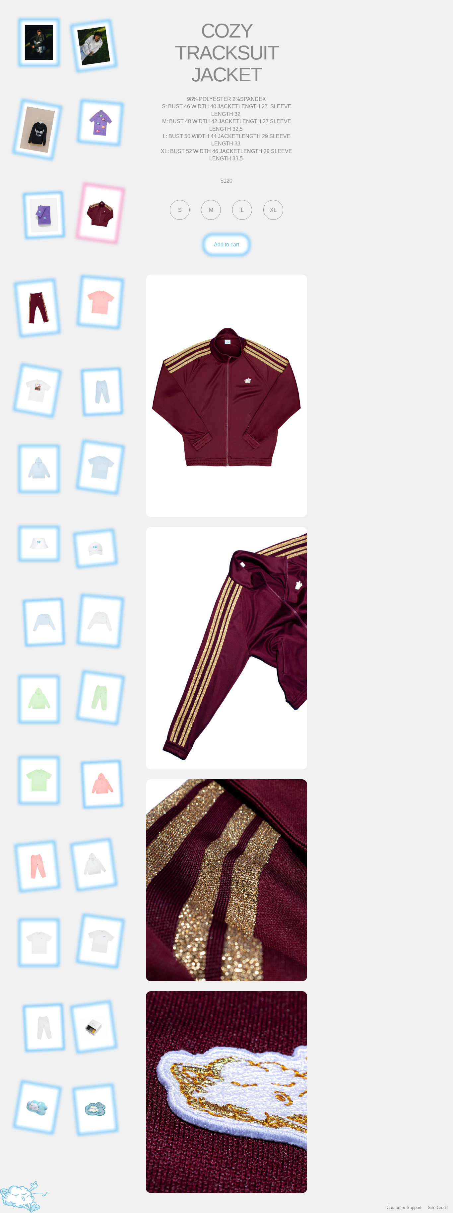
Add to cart (226, 244)
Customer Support (404, 1207)
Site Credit (438, 1207)
